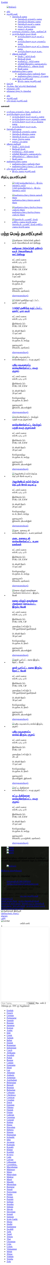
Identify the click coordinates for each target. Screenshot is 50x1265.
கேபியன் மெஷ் (24, 59)
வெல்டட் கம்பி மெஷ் (26, 56)
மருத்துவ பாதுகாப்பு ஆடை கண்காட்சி (29, 31)
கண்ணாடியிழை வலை (22, 71)
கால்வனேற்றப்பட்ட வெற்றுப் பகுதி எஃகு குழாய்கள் (27, 426)
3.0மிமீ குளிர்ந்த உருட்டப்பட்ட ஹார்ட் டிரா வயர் (27, 310)
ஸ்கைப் (4, 916)
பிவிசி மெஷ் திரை (9, 901)
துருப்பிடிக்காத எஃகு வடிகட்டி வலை (28, 117)
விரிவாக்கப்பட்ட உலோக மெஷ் (31, 66)
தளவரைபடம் (7, 898)
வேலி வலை (23, 69)
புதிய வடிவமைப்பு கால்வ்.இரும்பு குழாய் (23, 733)
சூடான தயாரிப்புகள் (29, 896)
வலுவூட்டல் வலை (25, 29)
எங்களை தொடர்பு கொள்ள (19, 91)
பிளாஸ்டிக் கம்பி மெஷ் (11, 903)
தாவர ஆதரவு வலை (27, 26)
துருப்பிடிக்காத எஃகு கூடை (30, 51)
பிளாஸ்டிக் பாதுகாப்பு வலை (30, 19)
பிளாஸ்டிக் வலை (19, 16)
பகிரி (3, 918)
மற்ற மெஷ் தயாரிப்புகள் (22, 79)
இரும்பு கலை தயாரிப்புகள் (29, 81)
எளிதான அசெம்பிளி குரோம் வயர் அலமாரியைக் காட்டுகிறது (27, 251)
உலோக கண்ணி (19, 54)
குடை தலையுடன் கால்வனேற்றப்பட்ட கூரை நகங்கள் (25, 541)
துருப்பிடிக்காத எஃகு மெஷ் (24, 34)
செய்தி (10, 84)
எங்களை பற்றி (13, 89)
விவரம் (25, 295)
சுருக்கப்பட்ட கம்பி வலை (28, 61)
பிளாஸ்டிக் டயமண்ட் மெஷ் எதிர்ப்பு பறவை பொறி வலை (27, 225)
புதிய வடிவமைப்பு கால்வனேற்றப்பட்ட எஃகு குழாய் (25, 367)
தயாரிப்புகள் (12, 14)
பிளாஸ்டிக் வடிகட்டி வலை (29, 24)
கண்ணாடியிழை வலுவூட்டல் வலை (33, 76)
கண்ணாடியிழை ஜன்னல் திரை (32, 74)
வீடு (8, 11)
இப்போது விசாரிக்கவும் (11, 870)
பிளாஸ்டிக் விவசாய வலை (29, 21)
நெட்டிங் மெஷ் (19, 906)
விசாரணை (17, 295)
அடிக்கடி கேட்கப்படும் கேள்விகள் (21, 86)
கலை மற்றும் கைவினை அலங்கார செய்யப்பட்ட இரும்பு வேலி (25, 603)
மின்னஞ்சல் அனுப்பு (10, 913)
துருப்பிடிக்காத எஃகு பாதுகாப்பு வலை (29, 119)
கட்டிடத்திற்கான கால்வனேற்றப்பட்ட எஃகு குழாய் (25, 798)
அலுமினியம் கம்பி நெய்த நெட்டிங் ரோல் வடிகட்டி (25, 483)
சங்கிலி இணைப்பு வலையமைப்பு (32, 64)
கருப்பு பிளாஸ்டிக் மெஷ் (28, 901)
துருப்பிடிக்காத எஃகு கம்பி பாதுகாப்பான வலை (23, 907)
